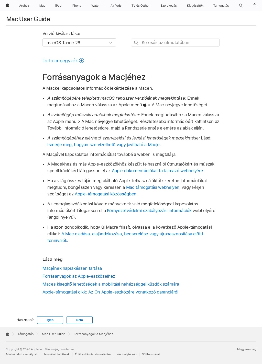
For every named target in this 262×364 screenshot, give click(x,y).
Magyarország (246, 349)
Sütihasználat (151, 354)
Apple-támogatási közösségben (105, 193)
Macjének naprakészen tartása (72, 268)
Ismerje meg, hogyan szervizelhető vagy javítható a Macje (103, 144)
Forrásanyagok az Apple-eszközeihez (78, 276)
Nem (79, 320)
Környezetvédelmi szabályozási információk (149, 210)
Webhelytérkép (127, 354)
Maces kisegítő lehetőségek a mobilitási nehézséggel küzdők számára (110, 284)
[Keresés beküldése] (136, 42)
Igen (50, 320)
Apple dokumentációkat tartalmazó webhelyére (157, 170)
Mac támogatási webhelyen (152, 187)
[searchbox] (175, 42)
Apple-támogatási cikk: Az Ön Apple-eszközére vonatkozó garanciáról (110, 292)
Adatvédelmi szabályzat (21, 354)
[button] (241, 5)
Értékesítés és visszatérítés (93, 354)
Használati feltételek (56, 354)
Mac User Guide (28, 19)
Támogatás (26, 334)
